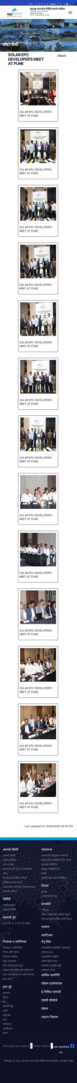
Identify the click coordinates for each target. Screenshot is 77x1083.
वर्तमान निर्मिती (9, 909)
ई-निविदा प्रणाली (51, 992)
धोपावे (44, 873)
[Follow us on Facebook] (72, 1046)
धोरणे (5, 1033)
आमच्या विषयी (9, 855)
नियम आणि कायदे (11, 952)
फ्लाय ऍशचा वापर (49, 961)
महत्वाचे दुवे (8, 1006)
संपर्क (5, 1010)
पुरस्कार (6, 992)
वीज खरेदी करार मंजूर (13, 965)
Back (62, 55)
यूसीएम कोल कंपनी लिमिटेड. (54, 877)
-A (45, 4)
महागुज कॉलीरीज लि (50, 868)
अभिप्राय (7, 1024)
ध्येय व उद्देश (8, 864)
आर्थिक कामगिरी (50, 975)
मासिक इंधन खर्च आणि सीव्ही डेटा (18, 969)
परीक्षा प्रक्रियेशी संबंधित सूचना (55, 914)
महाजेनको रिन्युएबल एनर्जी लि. (55, 855)
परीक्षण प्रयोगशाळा (51, 983)
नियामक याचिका (10, 956)
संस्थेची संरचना (10, 891)
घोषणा (44, 1008)
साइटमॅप (6, 1015)
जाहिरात (45, 909)
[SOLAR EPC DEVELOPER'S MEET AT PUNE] (38, 91)
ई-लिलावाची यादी (49, 896)
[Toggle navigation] (70, 12)
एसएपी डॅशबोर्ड (49, 1000)
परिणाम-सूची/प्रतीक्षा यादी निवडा (56, 918)
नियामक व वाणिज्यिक (12, 947)
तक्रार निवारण (49, 1017)
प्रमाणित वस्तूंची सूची (51, 965)
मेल (4, 1001)
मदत (5, 1019)
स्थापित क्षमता (9, 905)
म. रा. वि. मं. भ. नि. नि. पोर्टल (16, 923)
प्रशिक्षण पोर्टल (48, 969)
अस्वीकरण (8, 1028)
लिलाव (44, 891)
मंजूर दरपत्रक (9, 961)
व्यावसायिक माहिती (49, 956)
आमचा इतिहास (9, 859)
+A (38, 4)
